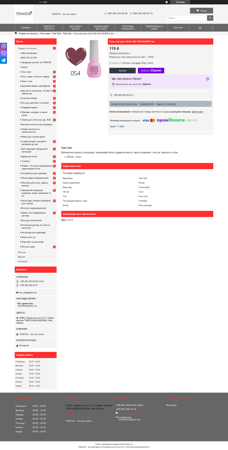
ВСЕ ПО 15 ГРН (29, 58)
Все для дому (28, 247)
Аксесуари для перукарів (33, 232)
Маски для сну (29, 237)
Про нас (178, 28)
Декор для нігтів (29, 156)
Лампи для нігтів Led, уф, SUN (36, 120)
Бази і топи (27, 81)
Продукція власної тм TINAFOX (36, 62)
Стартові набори (29, 98)
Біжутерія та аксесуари (33, 242)
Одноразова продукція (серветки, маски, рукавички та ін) (36, 193)
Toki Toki (56, 33)
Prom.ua (128, 444)
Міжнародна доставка (101, 27)
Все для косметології (32, 220)
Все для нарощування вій (34, 208)
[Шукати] (210, 18)
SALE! (25, 67)
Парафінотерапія (30, 107)
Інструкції (22, 261)
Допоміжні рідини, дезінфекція (36, 86)
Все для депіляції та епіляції (35, 103)
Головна (26, 28)
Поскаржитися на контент (113, 447)
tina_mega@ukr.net (28, 292)
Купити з (145, 70)
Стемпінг (26, 161)
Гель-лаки (45, 33)
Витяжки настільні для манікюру (37, 124)
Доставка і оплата (76, 27)
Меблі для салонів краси (33, 137)
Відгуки (21, 256)
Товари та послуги (49, 27)
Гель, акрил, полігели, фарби (35, 76)
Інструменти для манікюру (34, 173)
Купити (122, 70)
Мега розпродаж (29, 53)
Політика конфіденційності (138, 447)
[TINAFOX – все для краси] (24, 22)
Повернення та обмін (154, 27)
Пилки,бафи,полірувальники (35, 178)
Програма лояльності (128, 27)
